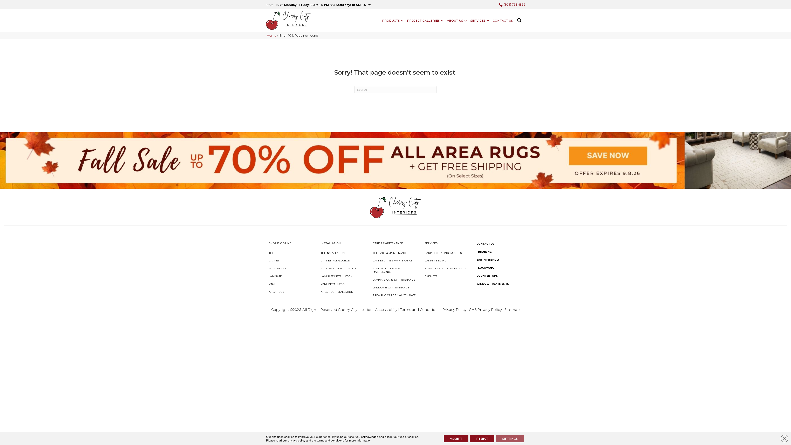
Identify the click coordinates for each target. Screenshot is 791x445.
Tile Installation (333, 252)
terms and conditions (330, 440)
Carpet (274, 260)
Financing (484, 251)
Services (478, 20)
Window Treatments (492, 283)
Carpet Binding (436, 260)
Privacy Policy (454, 310)
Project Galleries (423, 20)
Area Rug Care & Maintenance (394, 295)
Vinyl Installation (333, 284)
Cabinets (431, 276)
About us (455, 20)
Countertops (487, 275)
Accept (456, 438)
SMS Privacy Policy (486, 310)
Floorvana (485, 267)
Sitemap (512, 310)
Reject (482, 438)
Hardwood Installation (338, 268)
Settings (510, 438)
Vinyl (272, 284)
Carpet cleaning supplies (443, 252)
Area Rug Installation (337, 291)
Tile (271, 252)
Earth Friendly (488, 259)
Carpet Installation (335, 260)
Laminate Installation (336, 276)
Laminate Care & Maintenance (394, 279)
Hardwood (277, 268)
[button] (402, 20)
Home (271, 35)
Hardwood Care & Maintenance (386, 270)
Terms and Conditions (420, 310)
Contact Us (503, 20)
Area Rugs (276, 291)
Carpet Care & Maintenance (393, 260)
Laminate (275, 276)
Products (391, 20)
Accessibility (386, 310)
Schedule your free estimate (446, 268)
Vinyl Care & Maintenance (391, 287)
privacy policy (296, 440)
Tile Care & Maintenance (390, 252)
